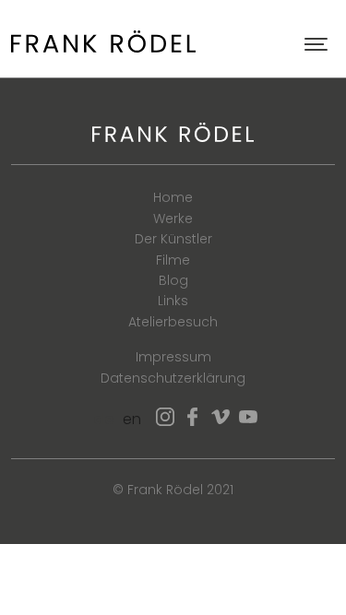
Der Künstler (173, 239)
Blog (173, 280)
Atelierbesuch (173, 322)
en (132, 419)
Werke (173, 218)
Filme (173, 260)
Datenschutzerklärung (173, 378)
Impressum (173, 357)
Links (173, 300)
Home (173, 197)
